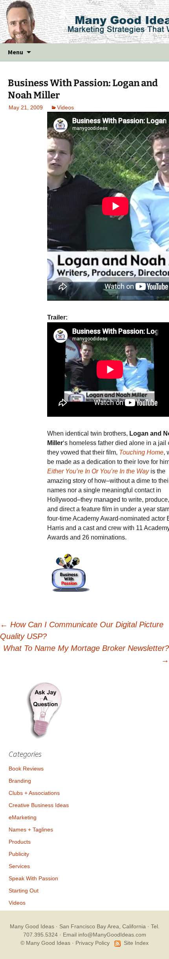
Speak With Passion (33, 878)
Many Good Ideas (32, 926)
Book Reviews (26, 768)
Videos (65, 107)
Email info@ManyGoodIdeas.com (104, 934)
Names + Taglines (31, 829)
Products (20, 842)
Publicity (19, 854)
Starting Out (24, 890)
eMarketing (23, 817)
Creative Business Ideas (39, 805)
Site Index (136, 943)
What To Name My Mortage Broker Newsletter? (86, 654)
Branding (20, 781)
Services (19, 866)
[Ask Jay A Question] (44, 710)
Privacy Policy (92, 943)
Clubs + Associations (34, 793)
